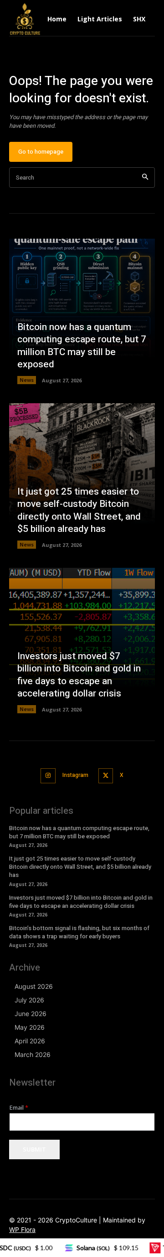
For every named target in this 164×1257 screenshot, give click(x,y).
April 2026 (30, 1041)
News (27, 379)
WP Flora (22, 1229)
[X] (105, 775)
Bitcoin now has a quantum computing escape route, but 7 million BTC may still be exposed (81, 345)
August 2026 (34, 986)
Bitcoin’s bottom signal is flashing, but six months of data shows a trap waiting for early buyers (79, 932)
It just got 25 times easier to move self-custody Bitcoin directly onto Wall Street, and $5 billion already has (79, 510)
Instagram (75, 775)
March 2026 (33, 1054)
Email (19, 1108)
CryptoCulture (76, 1220)
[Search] (145, 177)
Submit (34, 1149)
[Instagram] (48, 775)
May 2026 (30, 1027)
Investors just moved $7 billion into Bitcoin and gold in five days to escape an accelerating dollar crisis (79, 675)
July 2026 (29, 1000)
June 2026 (30, 1013)
